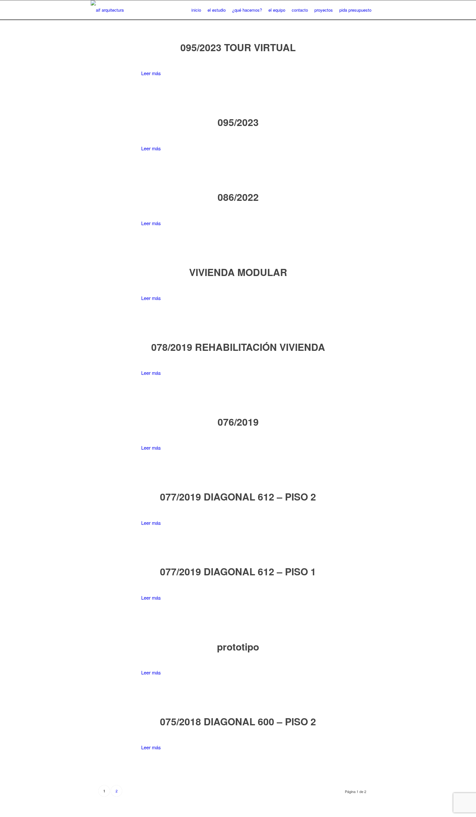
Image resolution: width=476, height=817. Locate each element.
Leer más (151, 73)
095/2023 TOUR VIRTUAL (238, 47)
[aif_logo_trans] (107, 10)
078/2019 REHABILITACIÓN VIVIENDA (238, 347)
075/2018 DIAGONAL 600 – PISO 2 (238, 721)
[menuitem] (196, 10)
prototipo (238, 646)
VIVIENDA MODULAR (238, 272)
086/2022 (238, 197)
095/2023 (238, 122)
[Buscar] (380, 10)
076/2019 (238, 422)
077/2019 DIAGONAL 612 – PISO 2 (238, 496)
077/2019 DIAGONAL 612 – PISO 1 (238, 571)
